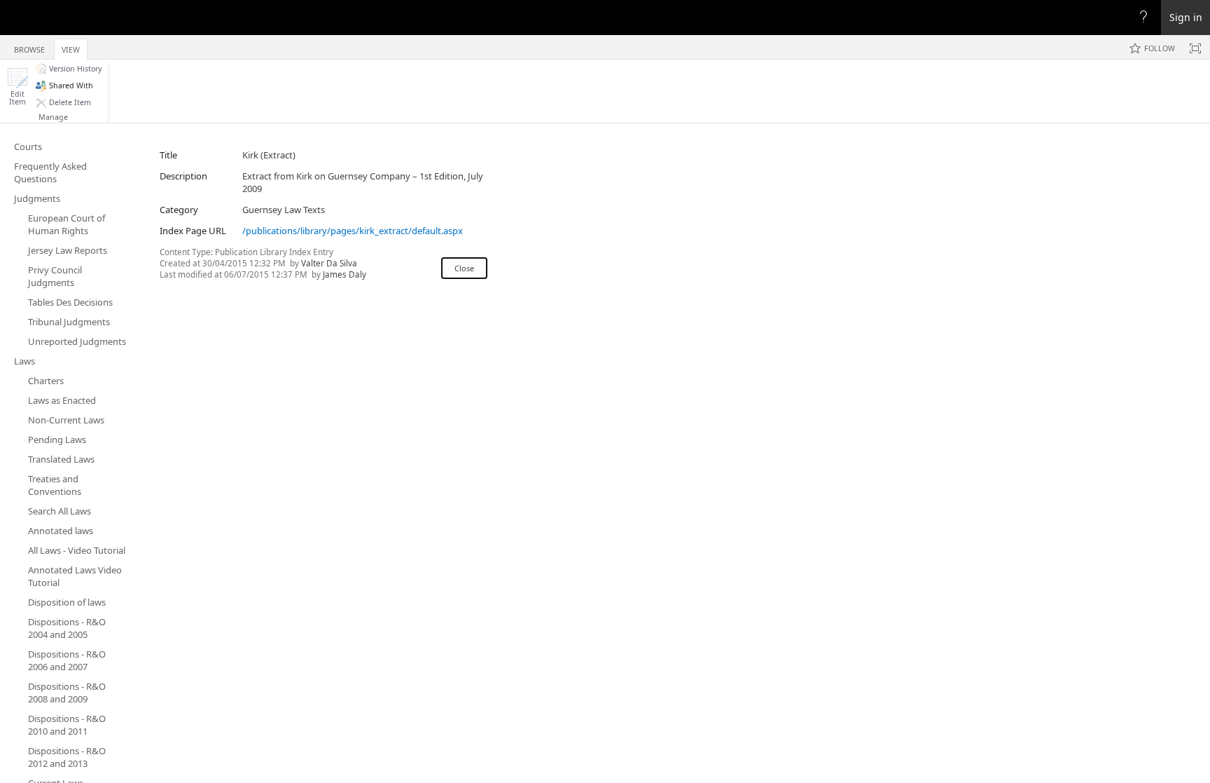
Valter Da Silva (329, 262)
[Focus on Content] (1195, 48)
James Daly (344, 274)
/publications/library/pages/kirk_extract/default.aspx (352, 230)
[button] (17, 86)
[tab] (29, 46)
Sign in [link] (1185, 17)
